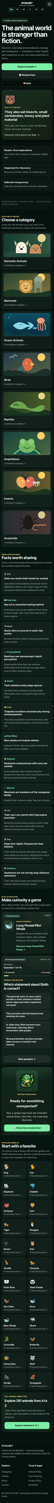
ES (24, 9)
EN (11, 9)
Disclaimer (33, 1485)
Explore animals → (27, 66)
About (4, 1480)
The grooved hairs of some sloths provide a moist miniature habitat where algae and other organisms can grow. (23, 1000)
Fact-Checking (35, 1476)
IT (30, 9)
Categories (6, 1472)
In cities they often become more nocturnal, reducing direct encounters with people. (23, 1027)
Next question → (27, 1059)
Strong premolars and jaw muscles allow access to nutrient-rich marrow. (24, 1041)
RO (17, 9)
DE (42, 9)
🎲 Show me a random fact (27, 1128)
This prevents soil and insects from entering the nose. (24, 1015)
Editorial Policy (35, 1472)
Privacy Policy (35, 1480)
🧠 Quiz (27, 83)
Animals (5, 1476)
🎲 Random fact (27, 75)
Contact (5, 1485)
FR (36, 9)
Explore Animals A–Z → (27, 1425)
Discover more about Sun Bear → (22, 134)
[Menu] (49, 4)
